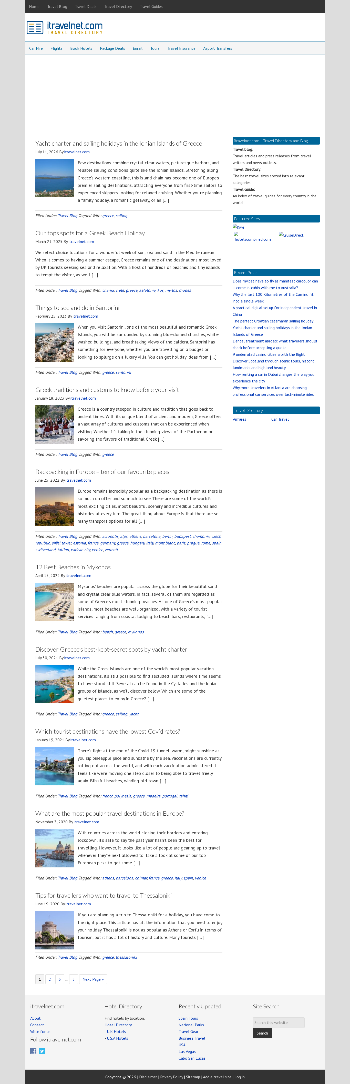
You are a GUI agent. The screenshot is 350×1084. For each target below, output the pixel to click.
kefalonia (147, 290)
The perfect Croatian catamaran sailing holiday (273, 320)
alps (124, 536)
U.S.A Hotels (117, 1038)
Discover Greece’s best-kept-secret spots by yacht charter (111, 649)
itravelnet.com (65, 29)
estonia (79, 542)
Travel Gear (188, 1031)
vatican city (80, 549)
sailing (121, 215)
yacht (133, 713)
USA (182, 1044)
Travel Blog (67, 215)
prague (193, 542)
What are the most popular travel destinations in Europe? (109, 813)
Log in (239, 1076)
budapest (182, 536)
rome (205, 542)
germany (107, 542)
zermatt (111, 549)
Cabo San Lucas (192, 1058)
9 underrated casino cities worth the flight (269, 354)
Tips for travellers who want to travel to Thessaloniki (103, 895)
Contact (37, 1024)
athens (135, 536)
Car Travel (280, 419)
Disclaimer (148, 1076)
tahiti (183, 795)
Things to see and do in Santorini (77, 307)
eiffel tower (61, 542)
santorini (123, 372)
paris (181, 542)
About (35, 1018)
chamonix (201, 536)
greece (108, 215)
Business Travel (192, 1038)
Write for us (40, 1031)
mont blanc (165, 542)
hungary (137, 542)
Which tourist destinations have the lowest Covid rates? (107, 731)
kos (160, 290)
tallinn (63, 549)
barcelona (151, 536)
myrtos (171, 290)
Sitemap (193, 1076)
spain (216, 542)
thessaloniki (126, 957)
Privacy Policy (171, 1076)
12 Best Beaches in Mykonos (73, 567)
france (93, 542)
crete (120, 290)
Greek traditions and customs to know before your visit (107, 389)
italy (149, 542)
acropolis (110, 536)
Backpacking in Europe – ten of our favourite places (102, 471)
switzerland (45, 549)
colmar (141, 877)
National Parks (191, 1024)
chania (108, 290)
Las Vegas (187, 1051)
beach (107, 631)
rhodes (185, 290)
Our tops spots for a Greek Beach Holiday (90, 233)
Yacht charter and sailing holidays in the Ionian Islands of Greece (118, 143)
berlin (167, 536)
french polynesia (116, 795)
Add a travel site (217, 1076)
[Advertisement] (175, 93)
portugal (169, 795)
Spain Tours (188, 1018)
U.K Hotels (116, 1031)
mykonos (136, 631)
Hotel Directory (118, 1024)
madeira (153, 795)
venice (97, 549)
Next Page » (93, 980)
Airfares (239, 419)
